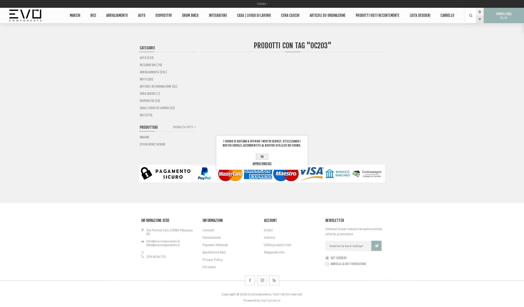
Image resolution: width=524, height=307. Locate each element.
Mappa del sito (274, 252)
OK (262, 156)
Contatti (208, 230)
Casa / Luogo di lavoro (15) (157, 108)
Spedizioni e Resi (214, 252)
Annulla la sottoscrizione (348, 264)
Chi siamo (209, 267)
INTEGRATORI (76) (151, 65)
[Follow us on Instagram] (262, 280)
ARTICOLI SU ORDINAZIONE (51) (158, 86)
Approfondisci (262, 164)
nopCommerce (271, 300)
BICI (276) (146, 115)
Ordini (268, 230)
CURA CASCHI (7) (150, 94)
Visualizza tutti (183, 127)
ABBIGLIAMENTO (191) (153, 72)
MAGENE (144, 137)
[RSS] (274, 280)
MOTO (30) (146, 79)
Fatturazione (211, 237)
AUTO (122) (147, 58)
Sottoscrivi (339, 258)
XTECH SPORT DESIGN (152, 144)
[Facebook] (250, 280)
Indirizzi (269, 237)
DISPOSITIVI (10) (150, 101)
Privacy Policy (212, 259)
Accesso (483, 11)
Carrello (503, 16)
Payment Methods (215, 245)
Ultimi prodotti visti (277, 245)
